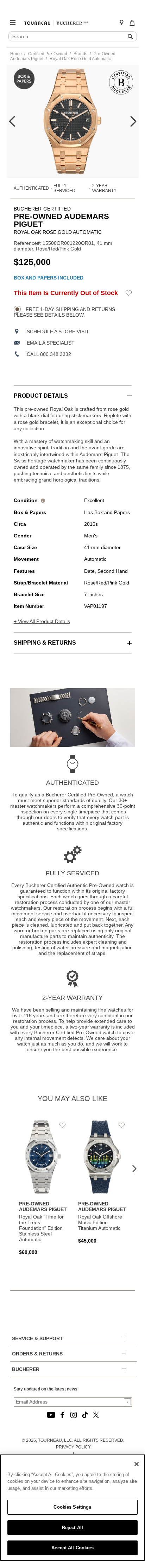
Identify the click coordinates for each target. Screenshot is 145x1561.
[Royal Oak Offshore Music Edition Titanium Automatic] (102, 1182)
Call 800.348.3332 (49, 354)
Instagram (73, 1414)
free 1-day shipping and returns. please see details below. (65, 312)
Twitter (96, 1414)
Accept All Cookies (72, 1547)
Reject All (72, 1527)
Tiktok (84, 1414)
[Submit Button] (127, 1401)
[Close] (136, 1464)
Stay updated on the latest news (45, 1389)
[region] (72, 1507)
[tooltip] (43, 500)
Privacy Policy (73, 1447)
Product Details (41, 396)
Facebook (62, 1414)
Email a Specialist (51, 343)
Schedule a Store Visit (58, 331)
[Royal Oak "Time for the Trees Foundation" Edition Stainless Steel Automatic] (43, 1187)
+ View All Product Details (42, 621)
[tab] (73, 392)
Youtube (51, 1414)
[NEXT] (133, 121)
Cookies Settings (72, 1507)
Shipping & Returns (45, 643)
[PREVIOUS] (12, 121)
